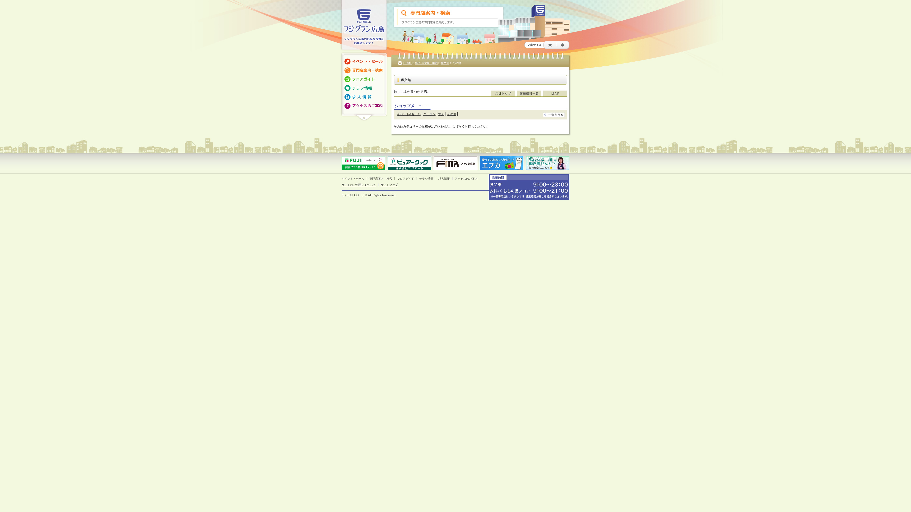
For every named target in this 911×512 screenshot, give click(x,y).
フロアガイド (405, 178)
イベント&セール (409, 114)
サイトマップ (389, 185)
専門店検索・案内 (426, 63)
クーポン (429, 114)
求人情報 (444, 178)
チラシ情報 (426, 178)
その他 (451, 114)
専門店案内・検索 (380, 178)
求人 (441, 114)
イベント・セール (353, 178)
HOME (407, 63)
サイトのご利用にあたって (359, 185)
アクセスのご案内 (466, 178)
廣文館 (445, 63)
